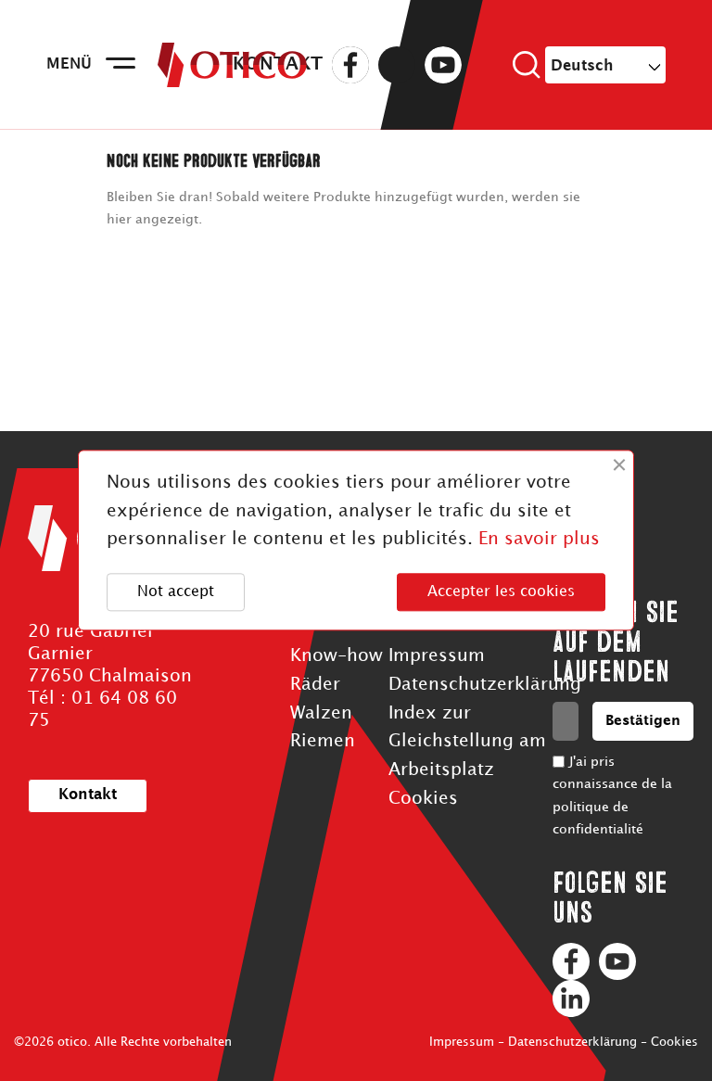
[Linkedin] (571, 998)
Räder (315, 685)
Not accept (175, 592)
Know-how (336, 656)
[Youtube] (617, 961)
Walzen (321, 713)
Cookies (423, 799)
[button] (87, 796)
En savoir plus (539, 540)
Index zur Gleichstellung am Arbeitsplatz (467, 742)
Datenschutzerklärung (484, 685)
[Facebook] (571, 961)
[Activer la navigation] (120, 64)
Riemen (322, 741)
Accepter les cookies (501, 592)
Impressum (436, 656)
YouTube (443, 64)
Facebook (350, 64)
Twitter (396, 64)
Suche (526, 64)
